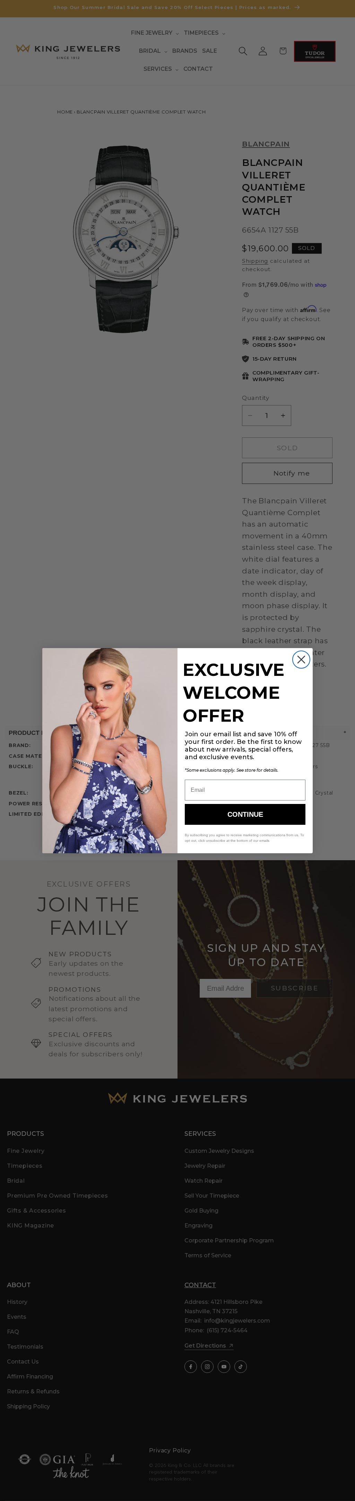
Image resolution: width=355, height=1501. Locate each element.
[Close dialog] (301, 659)
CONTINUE (245, 814)
